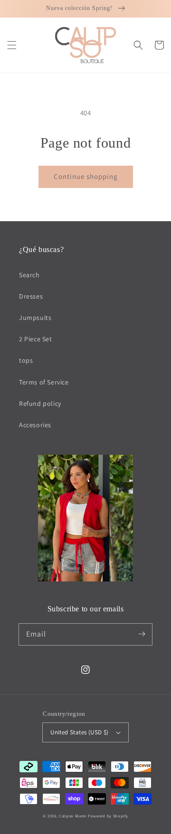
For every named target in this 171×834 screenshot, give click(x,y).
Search (29, 275)
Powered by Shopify (108, 815)
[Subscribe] (141, 634)
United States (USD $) (79, 732)
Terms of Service (44, 382)
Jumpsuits (35, 317)
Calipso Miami (72, 815)
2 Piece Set (35, 339)
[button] (11, 45)
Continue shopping (86, 176)
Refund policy (40, 403)
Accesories (35, 425)
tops (26, 360)
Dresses (31, 296)
